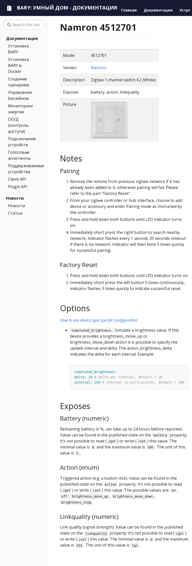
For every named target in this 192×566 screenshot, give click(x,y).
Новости (15, 198)
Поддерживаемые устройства (23, 168)
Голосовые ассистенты (19, 155)
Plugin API (17, 186)
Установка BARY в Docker (18, 65)
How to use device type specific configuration (98, 320)
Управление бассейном (20, 95)
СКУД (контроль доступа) (18, 125)
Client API (17, 179)
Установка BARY (18, 49)
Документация (22, 38)
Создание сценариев (18, 82)
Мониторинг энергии (20, 109)
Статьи (15, 213)
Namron (98, 67)
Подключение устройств (22, 141)
